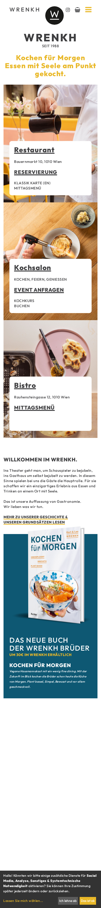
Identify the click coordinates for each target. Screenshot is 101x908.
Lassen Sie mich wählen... (23, 901)
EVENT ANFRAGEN (39, 290)
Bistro (25, 385)
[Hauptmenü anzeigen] (88, 9)
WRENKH (23, 9)
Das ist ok (88, 901)
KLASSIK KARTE (28, 183)
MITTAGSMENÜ (27, 188)
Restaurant (34, 149)
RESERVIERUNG (35, 172)
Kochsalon (32, 267)
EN (46, 183)
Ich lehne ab (68, 901)
